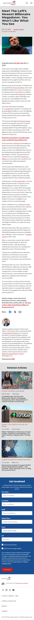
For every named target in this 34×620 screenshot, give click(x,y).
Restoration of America (11, 333)
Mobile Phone (6, 518)
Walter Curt (15, 462)
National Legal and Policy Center (12, 354)
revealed (8, 109)
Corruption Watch (9, 459)
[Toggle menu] (31, 3)
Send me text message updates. (12, 548)
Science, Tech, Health (10, 424)
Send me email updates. (10, 544)
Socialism (20, 391)
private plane (21, 181)
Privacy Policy (17, 561)
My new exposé (25, 121)
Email (3, 509)
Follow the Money (9, 31)
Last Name (5, 500)
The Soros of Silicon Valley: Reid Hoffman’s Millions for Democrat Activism (16, 305)
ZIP (3, 536)
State (3, 527)
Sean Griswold (16, 429)
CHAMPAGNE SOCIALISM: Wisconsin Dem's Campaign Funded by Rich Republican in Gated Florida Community (15, 399)
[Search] (27, 3)
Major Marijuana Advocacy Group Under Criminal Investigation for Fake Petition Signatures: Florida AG (16, 434)
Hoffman (16, 143)
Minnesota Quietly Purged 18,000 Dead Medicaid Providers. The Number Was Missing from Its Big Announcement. (16, 467)
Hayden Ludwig (19, 29)
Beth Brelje (15, 394)
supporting (21, 94)
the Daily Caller (19, 63)
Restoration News (19, 88)
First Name (5, 492)
